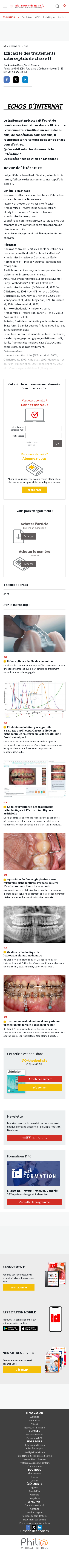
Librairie (34, 1480)
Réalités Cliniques (34, 1448)
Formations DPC (34, 1438)
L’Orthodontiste (34, 1466)
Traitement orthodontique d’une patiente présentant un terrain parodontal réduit (32, 1023)
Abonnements (34, 1473)
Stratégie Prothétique (34, 1452)
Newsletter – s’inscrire (34, 1427)
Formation (15, 46)
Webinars (34, 1494)
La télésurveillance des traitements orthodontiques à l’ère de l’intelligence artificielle (29, 810)
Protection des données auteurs (34, 1523)
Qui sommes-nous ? (34, 1505)
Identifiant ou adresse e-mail (17, 428)
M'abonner (34, 490)
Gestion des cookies (34, 1531)
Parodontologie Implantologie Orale (34, 1455)
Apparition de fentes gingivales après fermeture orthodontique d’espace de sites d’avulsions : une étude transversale (31, 883)
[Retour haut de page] (62, 1542)
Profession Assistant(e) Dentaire (35, 1462)
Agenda (34, 1487)
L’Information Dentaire (34, 1445)
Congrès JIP (34, 1498)
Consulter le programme (34, 1202)
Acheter (28, 564)
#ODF (6, 594)
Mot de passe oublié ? (32, 443)
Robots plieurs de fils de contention (30, 661)
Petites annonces (34, 1434)
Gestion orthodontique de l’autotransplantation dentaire (23, 953)
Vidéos (34, 1423)
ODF (26, 46)
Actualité (34, 1416)
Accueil (5, 45)
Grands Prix (34, 1491)
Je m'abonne (19, 1287)
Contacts (34, 1508)
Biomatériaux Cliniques (35, 1459)
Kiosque (34, 1477)
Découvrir (22, 1369)
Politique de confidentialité (34, 1515)
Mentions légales (34, 1512)
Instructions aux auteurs (34, 1519)
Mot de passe (18, 435)
